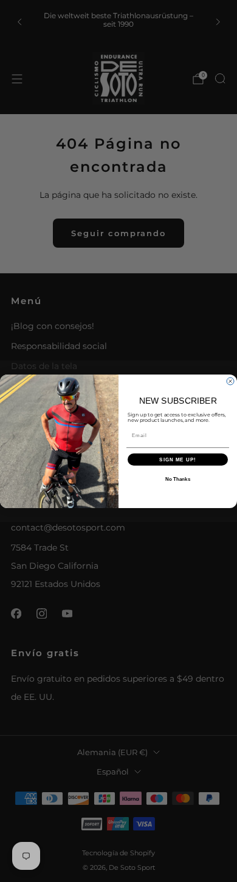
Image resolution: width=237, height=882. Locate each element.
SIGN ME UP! (177, 459)
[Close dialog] (230, 381)
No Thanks (178, 479)
